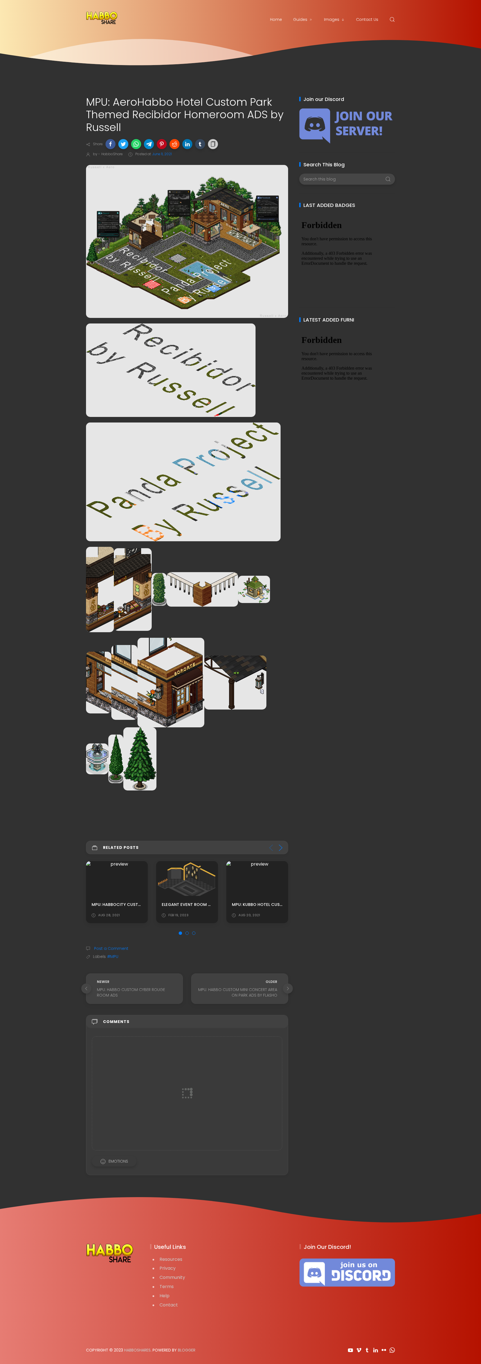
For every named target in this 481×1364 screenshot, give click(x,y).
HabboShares (137, 1350)
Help (164, 1296)
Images (331, 19)
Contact (168, 1305)
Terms (166, 1286)
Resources (170, 1259)
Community (172, 1277)
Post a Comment (110, 948)
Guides (300, 19)
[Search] (392, 19)
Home (276, 19)
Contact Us (367, 19)
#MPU (112, 956)
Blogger (186, 1350)
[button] (110, 144)
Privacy (167, 1268)
